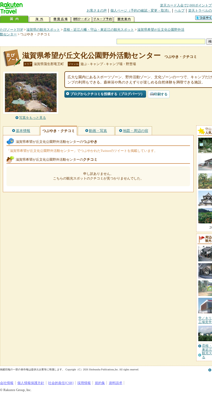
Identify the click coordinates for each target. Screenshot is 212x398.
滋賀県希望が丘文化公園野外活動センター (91, 55)
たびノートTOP (11, 30)
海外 (39, 19)
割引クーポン (81, 19)
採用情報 (84, 383)
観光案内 (124, 19)
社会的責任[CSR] (60, 383)
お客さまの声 (97, 10)
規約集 (100, 383)
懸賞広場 (60, 19)
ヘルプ (180, 10)
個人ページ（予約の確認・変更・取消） (140, 10)
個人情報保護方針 (30, 383)
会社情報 (6, 383)
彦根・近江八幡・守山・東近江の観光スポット (98, 30)
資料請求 (115, 383)
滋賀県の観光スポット (43, 30)
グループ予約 (103, 19)
